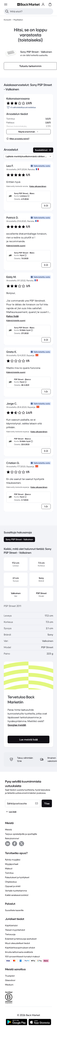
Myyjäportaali (11, 864)
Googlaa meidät (17, 724)
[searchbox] (31, 11)
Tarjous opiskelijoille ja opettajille (21, 834)
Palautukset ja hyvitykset (17, 877)
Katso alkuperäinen (37, 186)
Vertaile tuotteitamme (16, 890)
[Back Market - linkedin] (7, 843)
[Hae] (7, 11)
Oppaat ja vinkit (12, 886)
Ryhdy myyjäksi (12, 859)
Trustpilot (10, 975)
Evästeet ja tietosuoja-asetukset (21, 938)
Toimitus (9, 872)
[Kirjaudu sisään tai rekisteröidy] (43, 4)
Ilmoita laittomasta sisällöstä (19, 952)
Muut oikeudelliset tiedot (17, 943)
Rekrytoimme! (12, 838)
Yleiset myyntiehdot (15, 929)
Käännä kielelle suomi (15, 245)
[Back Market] (28, 4)
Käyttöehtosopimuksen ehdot (20, 947)
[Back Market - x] (21, 843)
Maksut (8, 868)
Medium (9, 984)
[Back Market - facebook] (14, 843)
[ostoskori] (50, 4)
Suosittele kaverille (14, 910)
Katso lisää (12, 316)
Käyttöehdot (11, 925)
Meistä (8, 829)
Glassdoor (10, 980)
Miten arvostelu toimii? (19, 138)
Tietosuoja (10, 934)
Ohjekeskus (11, 881)
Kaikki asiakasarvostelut (16, 895)
